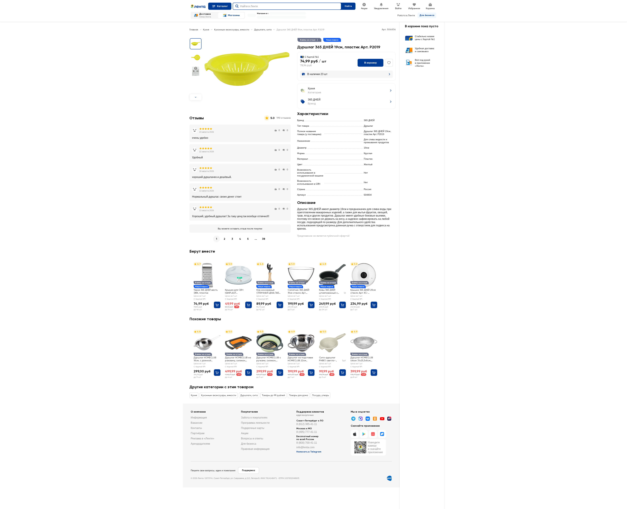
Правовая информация (255, 449)
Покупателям (249, 411)
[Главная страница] (198, 6)
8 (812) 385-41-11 (306, 424)
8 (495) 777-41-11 (306, 432)
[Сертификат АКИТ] (389, 478)
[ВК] (367, 418)
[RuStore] (382, 434)
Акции (244, 433)
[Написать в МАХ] (360, 418)
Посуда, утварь (320, 395)
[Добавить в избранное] (389, 62)
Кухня (206, 29)
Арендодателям (200, 443)
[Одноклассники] (375, 418)
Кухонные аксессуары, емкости (231, 29)
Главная (193, 29)
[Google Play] (364, 434)
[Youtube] (382, 418)
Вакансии (196, 422)
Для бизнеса (426, 15)
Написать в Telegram (308, 451)
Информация (199, 417)
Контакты (196, 428)
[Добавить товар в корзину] (217, 305)
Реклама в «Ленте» (202, 438)
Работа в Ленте (406, 15)
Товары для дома (298, 395)
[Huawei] (373, 434)
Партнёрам (197, 433)
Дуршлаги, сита (263, 29)
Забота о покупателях (254, 417)
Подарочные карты (252, 428)
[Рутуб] (389, 418)
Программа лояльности (255, 422)
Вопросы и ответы (252, 438)
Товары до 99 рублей (273, 395)
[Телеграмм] (353, 418)
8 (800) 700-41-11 (306, 442)
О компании (198, 411)
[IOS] (355, 434)
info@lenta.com (305, 447)
